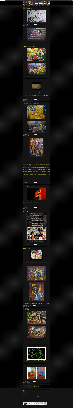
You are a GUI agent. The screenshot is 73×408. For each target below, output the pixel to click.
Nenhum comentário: (31, 24)
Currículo (43, 5)
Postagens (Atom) (37, 386)
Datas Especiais (26, 208)
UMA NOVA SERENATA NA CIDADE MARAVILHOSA (31, 103)
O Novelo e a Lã (25, 186)
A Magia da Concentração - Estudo (28, 8)
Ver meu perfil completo (27, 391)
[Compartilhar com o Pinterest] (36, 24)
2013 (38, 390)
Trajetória (33, 5)
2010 (38, 399)
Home (24, 5)
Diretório (48, 5)
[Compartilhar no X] (35, 24)
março (38, 396)
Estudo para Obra (27, 25)
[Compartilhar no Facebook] (35, 305)
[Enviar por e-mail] (34, 24)
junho (38, 394)
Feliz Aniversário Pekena (26, 211)
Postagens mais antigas (47, 384)
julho (37, 393)
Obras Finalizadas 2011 (27, 135)
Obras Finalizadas (27, 306)
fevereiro (38, 397)
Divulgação (26, 100)
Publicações (38, 5)
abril (37, 395)
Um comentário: (31, 305)
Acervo (28, 5)
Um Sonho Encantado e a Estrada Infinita (29, 46)
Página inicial (36, 384)
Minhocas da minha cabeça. (27, 382)
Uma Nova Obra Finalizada (27, 309)
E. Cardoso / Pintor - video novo (27, 248)
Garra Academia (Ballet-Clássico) (28, 80)
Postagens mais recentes (25, 384)
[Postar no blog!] (34, 305)
